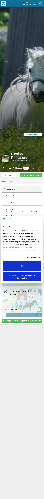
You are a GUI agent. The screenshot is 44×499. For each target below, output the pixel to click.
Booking (18, 168)
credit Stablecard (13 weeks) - (21, 211)
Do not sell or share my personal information (22, 276)
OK (22, 266)
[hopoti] (3, 3)
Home (8, 168)
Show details (31, 257)
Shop (26, 168)
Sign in (34, 4)
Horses (32, 168)
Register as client (32, 175)
